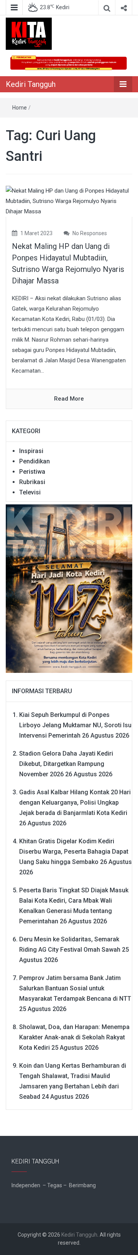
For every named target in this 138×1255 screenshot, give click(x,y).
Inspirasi (31, 451)
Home (19, 108)
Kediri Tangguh (31, 84)
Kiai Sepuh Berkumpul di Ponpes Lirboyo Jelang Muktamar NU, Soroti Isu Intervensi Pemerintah (75, 725)
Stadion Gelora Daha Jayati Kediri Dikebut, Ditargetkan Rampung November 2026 (66, 764)
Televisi (30, 492)
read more (69, 398)
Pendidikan (34, 461)
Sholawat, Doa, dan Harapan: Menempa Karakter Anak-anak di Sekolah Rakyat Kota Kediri (74, 1037)
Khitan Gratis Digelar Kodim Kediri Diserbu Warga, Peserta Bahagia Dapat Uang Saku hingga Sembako (73, 852)
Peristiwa (32, 471)
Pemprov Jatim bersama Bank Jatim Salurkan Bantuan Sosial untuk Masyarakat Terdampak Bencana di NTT (75, 988)
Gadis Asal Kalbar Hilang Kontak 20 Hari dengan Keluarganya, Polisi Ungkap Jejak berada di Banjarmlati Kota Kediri (75, 802)
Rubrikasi (32, 482)
